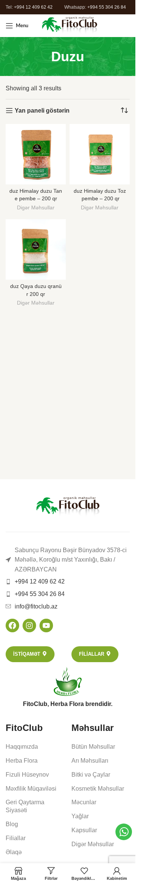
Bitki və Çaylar (90, 774)
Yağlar (80, 816)
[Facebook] (12, 625)
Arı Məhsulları (89, 760)
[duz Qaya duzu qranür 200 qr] (36, 249)
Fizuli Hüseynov (27, 774)
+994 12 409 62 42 (33, 7)
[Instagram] (29, 625)
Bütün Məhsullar (93, 746)
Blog (12, 824)
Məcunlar (83, 802)
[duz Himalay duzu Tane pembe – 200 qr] (36, 154)
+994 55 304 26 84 (106, 7)
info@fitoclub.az (36, 606)
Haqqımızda (22, 746)
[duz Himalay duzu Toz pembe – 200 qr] (100, 154)
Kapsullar (84, 830)
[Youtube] (46, 625)
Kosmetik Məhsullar (97, 788)
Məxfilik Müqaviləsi (31, 788)
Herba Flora (22, 760)
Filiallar (16, 838)
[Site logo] (69, 25)
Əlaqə (14, 852)
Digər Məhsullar (36, 208)
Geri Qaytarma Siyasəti (25, 806)
